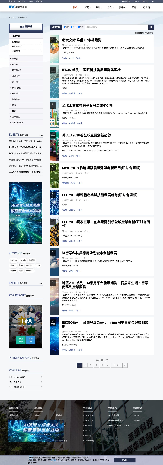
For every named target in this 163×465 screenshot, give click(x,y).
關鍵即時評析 (19, 387)
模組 (75, 7)
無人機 (23, 260)
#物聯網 (72, 123)
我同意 (125, 460)
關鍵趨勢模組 (17, 122)
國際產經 (16, 117)
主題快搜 (16, 36)
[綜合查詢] (153, 1)
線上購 (146, 7)
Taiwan (137, 415)
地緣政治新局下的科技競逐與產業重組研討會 (28, 147)
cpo (38, 265)
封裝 (21, 270)
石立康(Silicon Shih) (69, 345)
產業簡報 (21, 17)
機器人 (13, 265)
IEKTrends (88, 420)
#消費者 (72, 93)
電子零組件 (17, 70)
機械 (14, 105)
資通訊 (15, 64)
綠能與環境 (17, 88)
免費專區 (12, 1)
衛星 (21, 265)
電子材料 (16, 82)
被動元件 (29, 270)
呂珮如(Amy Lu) (68, 53)
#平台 (71, 58)
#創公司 (72, 241)
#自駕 (71, 156)
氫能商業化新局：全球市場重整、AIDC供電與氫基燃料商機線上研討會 (38, 141)
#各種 (79, 123)
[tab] (26, 36)
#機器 (64, 310)
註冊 (146, 1)
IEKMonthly (89, 441)
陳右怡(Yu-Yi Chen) (69, 118)
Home (11, 17)
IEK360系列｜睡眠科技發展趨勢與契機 (91, 70)
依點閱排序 (149, 33)
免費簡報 (16, 51)
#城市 (64, 271)
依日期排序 (139, 33)
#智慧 (64, 156)
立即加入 (31, 340)
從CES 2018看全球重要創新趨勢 (86, 135)
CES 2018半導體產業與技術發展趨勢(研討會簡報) (99, 195)
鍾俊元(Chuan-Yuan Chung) (72, 151)
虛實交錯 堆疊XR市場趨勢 (81, 40)
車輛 (14, 111)
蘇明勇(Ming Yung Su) (70, 266)
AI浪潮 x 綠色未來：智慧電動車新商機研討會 (28, 160)
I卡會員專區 (114, 415)
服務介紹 (14, 415)
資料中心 (29, 265)
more (41, 135)
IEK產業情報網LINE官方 (119, 425)
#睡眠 (64, 93)
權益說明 (21, 340)
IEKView (30, 1)
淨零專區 (39, 1)
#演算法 (72, 350)
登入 (137, 1)
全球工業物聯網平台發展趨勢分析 (88, 105)
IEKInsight (88, 435)
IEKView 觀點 (19, 377)
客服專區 (127, 1)
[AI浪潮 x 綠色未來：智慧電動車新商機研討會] (25, 213)
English (137, 420)
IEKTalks (88, 425)
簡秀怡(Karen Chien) (111, 151)
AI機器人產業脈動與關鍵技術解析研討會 (26, 172)
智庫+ (122, 7)
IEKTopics (21, 1)
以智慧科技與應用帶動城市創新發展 (89, 253)
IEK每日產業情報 (116, 420)
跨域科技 (16, 76)
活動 (109, 7)
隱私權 (53, 460)
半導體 (15, 59)
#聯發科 (72, 210)
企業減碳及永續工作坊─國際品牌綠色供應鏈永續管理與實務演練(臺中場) (39, 166)
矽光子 (13, 270)
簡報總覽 (16, 42)
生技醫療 (16, 99)
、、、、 (90, 151)
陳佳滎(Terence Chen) (70, 178)
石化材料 (16, 93)
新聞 (86, 7)
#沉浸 (78, 58)
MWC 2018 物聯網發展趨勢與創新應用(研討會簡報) (101, 168)
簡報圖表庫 (17, 46)
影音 (134, 7)
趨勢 (98, 7)
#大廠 (64, 58)
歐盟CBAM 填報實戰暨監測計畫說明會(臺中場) (28, 153)
